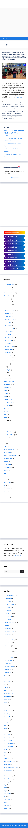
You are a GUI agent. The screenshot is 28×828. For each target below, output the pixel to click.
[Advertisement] (14, 22)
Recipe (5, 438)
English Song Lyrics (9, 381)
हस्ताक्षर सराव (7, 497)
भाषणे (5, 485)
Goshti (5, 396)
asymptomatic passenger (15, 102)
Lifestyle (6, 411)
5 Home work (7, 322)
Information (7, 408)
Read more (19, 97)
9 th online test (7, 361)
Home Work (7, 405)
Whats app (6, 470)
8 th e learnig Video (9, 355)
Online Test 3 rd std (9, 432)
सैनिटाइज (14, 116)
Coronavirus (5, 104)
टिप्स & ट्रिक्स (7, 482)
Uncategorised (7, 464)
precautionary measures (17, 109)
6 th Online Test (8, 340)
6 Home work (7, 334)
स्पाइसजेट (19, 116)
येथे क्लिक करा (15, 178)
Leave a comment (8, 118)
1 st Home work (8, 287)
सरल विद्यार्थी (6, 494)
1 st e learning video (9, 284)
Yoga (5, 473)
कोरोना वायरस (18, 113)
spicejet (9, 113)
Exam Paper (7, 387)
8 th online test (7, 358)
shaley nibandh (7, 446)
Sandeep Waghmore (14, 4)
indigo (7, 106)
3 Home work (7, 307)
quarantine (10, 111)
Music (5, 417)
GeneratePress (23, 825)
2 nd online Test (8, 304)
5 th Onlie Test (7, 325)
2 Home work (7, 299)
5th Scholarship (8, 331)
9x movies (6, 364)
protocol (4, 111)
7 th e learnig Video (9, 346)
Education (6, 378)
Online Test (7, 423)
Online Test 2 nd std (9, 429)
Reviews (6, 440)
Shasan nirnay (7, 452)
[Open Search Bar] (25, 38)
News (5, 420)
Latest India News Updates (17, 106)
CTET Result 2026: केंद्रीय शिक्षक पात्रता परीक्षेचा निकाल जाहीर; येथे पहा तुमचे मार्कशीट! (14, 133)
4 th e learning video (9, 319)
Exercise (6, 390)
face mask (12, 104)
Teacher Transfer (8, 458)
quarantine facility (18, 111)
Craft (5, 372)
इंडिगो (12, 113)
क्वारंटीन (4, 116)
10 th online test (8, 296)
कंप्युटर (5, 479)
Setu (5, 443)
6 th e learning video (9, 337)
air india (6, 102)
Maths (5, 414)
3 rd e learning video (9, 310)
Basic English (7, 370)
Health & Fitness (8, 399)
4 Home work (7, 316)
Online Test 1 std (8, 426)
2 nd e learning (7, 302)
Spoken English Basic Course (11, 455)
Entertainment (7, 384)
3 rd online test (7, 313)
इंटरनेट (5, 476)
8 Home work (7, 352)
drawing (6, 375)
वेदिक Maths (7, 488)
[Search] (22, 571)
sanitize (4, 113)
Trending (6, 461)
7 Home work (7, 343)
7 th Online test (8, 349)
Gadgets (6, 393)
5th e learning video (9, 328)
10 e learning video (9, 293)
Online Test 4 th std (9, 435)
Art (4, 367)
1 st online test (7, 290)
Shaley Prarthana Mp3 (9, 449)
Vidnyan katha (7, 467)
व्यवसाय (5, 491)
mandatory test (6, 109)
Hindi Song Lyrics (8, 402)
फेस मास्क (9, 116)
